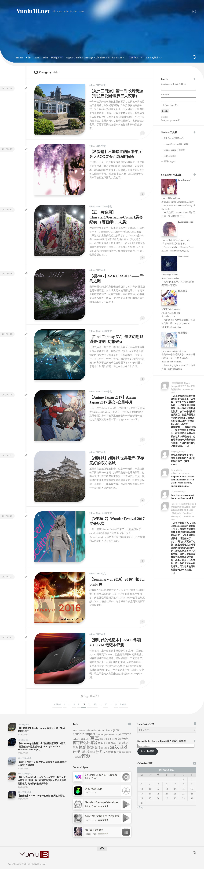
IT (113, 734)
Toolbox (134, 57)
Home (19, 57)
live (116, 734)
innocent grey (102, 734)
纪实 (119, 752)
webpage (76, 739)
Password (165, 94)
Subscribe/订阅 (147, 751)
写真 (94, 738)
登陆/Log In (169, 161)
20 (106, 704)
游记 (85, 752)
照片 (99, 752)
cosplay (81, 730)
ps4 (119, 734)
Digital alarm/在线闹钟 (174, 150)
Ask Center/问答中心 (173, 138)
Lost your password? (170, 120)
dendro (87, 730)
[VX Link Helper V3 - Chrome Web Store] (78, 780)
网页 (123, 752)
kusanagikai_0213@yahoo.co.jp (175, 240)
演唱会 (92, 752)
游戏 (114, 746)
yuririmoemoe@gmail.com (173, 351)
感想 (125, 743)
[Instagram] (194, 11)
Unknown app (93, 788)
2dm (37, 57)
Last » (123, 704)
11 (89, 704)
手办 (75, 747)
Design (55, 57)
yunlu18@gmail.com (170, 198)
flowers (109, 730)
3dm (45, 57)
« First (57, 704)
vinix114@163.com (170, 274)
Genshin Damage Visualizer (101, 802)
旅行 (97, 747)
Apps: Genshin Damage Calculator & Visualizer (94, 57)
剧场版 (102, 739)
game (116, 730)
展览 (105, 743)
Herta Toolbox (94, 829)
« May (140, 807)
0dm (28, 57)
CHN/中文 (101, 85)
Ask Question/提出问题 (177, 144)
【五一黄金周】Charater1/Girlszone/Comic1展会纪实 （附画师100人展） (116, 217)
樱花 (107, 748)
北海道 (109, 739)
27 (167, 798)
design (94, 730)
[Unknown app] (78, 794)
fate (99, 730)
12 (95, 704)
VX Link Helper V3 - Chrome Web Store (108, 775)
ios (110, 734)
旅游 (90, 747)
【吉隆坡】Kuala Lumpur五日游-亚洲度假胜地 (41, 795)
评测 (86, 756)
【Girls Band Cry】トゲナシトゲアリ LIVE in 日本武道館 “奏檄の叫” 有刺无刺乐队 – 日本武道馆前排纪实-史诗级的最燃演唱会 (42, 780)
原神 (114, 739)
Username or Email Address (173, 84)
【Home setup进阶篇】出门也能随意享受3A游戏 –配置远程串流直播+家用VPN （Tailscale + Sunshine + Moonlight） (42, 746)
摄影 (82, 747)
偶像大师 (85, 739)
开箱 (118, 743)
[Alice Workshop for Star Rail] (78, 821)
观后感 (78, 757)
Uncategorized (23, 724)
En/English (152, 57)
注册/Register (170, 156)
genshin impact (84, 734)
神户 (105, 752)
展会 (100, 743)
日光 (103, 748)
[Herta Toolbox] (78, 835)
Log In (165, 111)
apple (75, 730)
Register (164, 117)
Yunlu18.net (33, 11)
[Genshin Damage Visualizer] (78, 807)
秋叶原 (112, 752)
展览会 (112, 743)
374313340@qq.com (170, 309)
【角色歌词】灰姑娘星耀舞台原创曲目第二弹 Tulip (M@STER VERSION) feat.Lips (178, 323)
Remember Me (171, 105)
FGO (103, 730)
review (126, 734)
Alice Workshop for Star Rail (102, 816)
